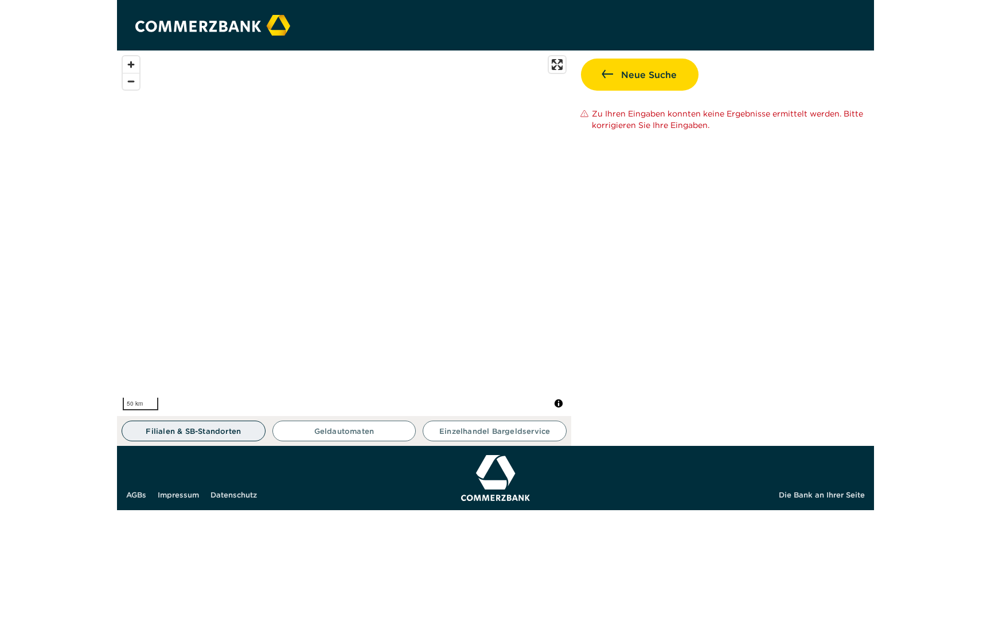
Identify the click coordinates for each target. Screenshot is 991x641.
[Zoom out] (131, 81)
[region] (344, 233)
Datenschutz (233, 495)
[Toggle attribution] (558, 403)
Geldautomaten (344, 431)
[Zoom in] (131, 64)
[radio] (194, 431)
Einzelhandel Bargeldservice (494, 431)
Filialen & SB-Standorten (193, 431)
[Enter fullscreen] (557, 64)
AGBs (136, 495)
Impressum (178, 495)
